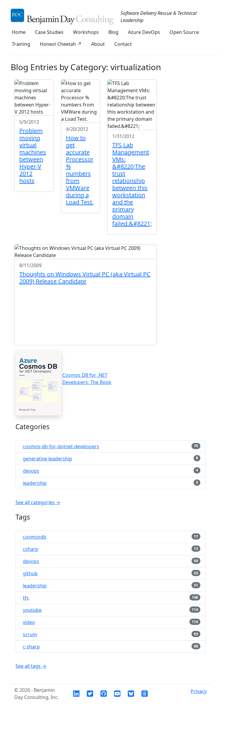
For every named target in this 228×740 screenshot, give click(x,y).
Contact (123, 44)
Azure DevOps (144, 32)
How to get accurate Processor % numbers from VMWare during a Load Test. (80, 170)
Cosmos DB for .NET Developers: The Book (86, 378)
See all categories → (37, 502)
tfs (26, 598)
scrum (30, 634)
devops (31, 471)
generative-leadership (47, 458)
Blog (113, 32)
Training (21, 44)
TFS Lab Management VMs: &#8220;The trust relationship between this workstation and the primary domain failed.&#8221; (132, 184)
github (30, 573)
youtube (32, 610)
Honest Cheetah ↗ (61, 44)
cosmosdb (34, 537)
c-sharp (31, 646)
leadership (35, 483)
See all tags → (30, 666)
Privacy (199, 691)
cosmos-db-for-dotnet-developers (61, 446)
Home (19, 32)
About (98, 44)
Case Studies (49, 32)
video (29, 622)
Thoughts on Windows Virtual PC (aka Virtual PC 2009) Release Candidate (85, 277)
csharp (30, 549)
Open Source (184, 32)
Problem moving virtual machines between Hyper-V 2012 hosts (32, 156)
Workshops (86, 32)
